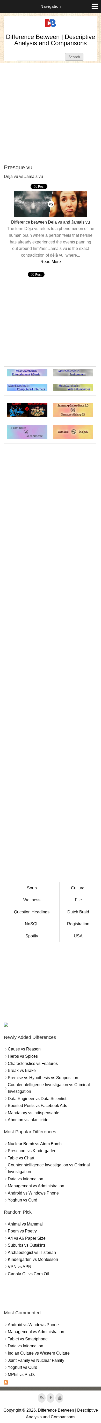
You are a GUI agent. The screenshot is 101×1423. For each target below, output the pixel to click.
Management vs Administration (36, 1186)
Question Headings (31, 912)
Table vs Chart (21, 1158)
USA (78, 936)
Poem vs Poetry (22, 1231)
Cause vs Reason (24, 1049)
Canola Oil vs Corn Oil (28, 1274)
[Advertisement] (50, 113)
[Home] (50, 27)
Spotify (31, 936)
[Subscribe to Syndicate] (6, 1383)
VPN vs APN (19, 1266)
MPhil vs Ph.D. (21, 1374)
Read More (50, 261)
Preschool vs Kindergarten (32, 1151)
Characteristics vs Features (33, 1063)
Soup (32, 888)
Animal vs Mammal (25, 1224)
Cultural (78, 888)
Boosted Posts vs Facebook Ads (37, 1105)
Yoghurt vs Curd (22, 1200)
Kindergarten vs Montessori (33, 1259)
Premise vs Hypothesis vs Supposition (43, 1078)
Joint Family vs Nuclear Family (36, 1360)
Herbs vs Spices (23, 1056)
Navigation (50, 6)
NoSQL (32, 924)
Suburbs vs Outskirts (27, 1245)
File (78, 900)
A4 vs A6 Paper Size (27, 1238)
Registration (78, 924)
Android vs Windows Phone (33, 1193)
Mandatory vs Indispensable (33, 1113)
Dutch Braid (78, 912)
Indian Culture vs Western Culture (39, 1353)
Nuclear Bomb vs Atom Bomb (35, 1144)
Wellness (31, 900)
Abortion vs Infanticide (28, 1120)
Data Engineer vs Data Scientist (37, 1098)
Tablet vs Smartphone (28, 1339)
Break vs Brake (22, 1070)
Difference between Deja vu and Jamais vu (50, 222)
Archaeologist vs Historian (32, 1252)
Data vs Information (25, 1179)
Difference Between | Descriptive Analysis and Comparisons (50, 39)
